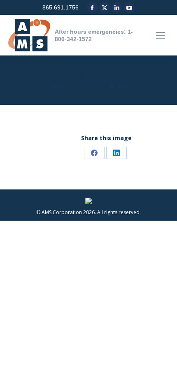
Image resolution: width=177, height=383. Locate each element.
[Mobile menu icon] (160, 35)
